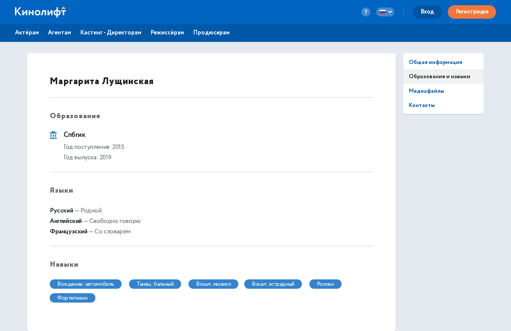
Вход (427, 11)
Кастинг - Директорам (110, 33)
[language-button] (385, 11)
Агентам (59, 33)
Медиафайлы (426, 91)
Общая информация (435, 62)
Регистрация (472, 11)
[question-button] (365, 11)
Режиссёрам (167, 33)
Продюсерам (211, 33)
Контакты (422, 105)
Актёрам (27, 33)
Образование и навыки (439, 76)
